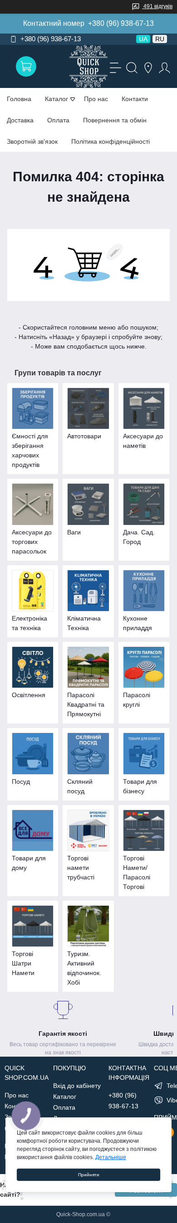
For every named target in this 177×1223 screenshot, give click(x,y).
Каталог (64, 1096)
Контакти (135, 98)
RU (159, 39)
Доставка (20, 120)
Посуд (21, 781)
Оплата (58, 120)
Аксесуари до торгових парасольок (32, 542)
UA (143, 39)
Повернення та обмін (115, 120)
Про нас (96, 98)
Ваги (74, 532)
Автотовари (84, 436)
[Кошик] (26, 66)
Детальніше (110, 1157)
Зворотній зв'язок (32, 141)
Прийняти (88, 1174)
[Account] (163, 66)
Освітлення (28, 695)
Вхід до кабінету (77, 1085)
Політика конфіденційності (110, 141)
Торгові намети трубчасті (80, 867)
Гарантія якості (63, 1033)
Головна (19, 98)
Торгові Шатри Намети (23, 963)
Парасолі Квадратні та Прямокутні (85, 704)
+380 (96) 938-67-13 (121, 23)
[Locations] (147, 66)
